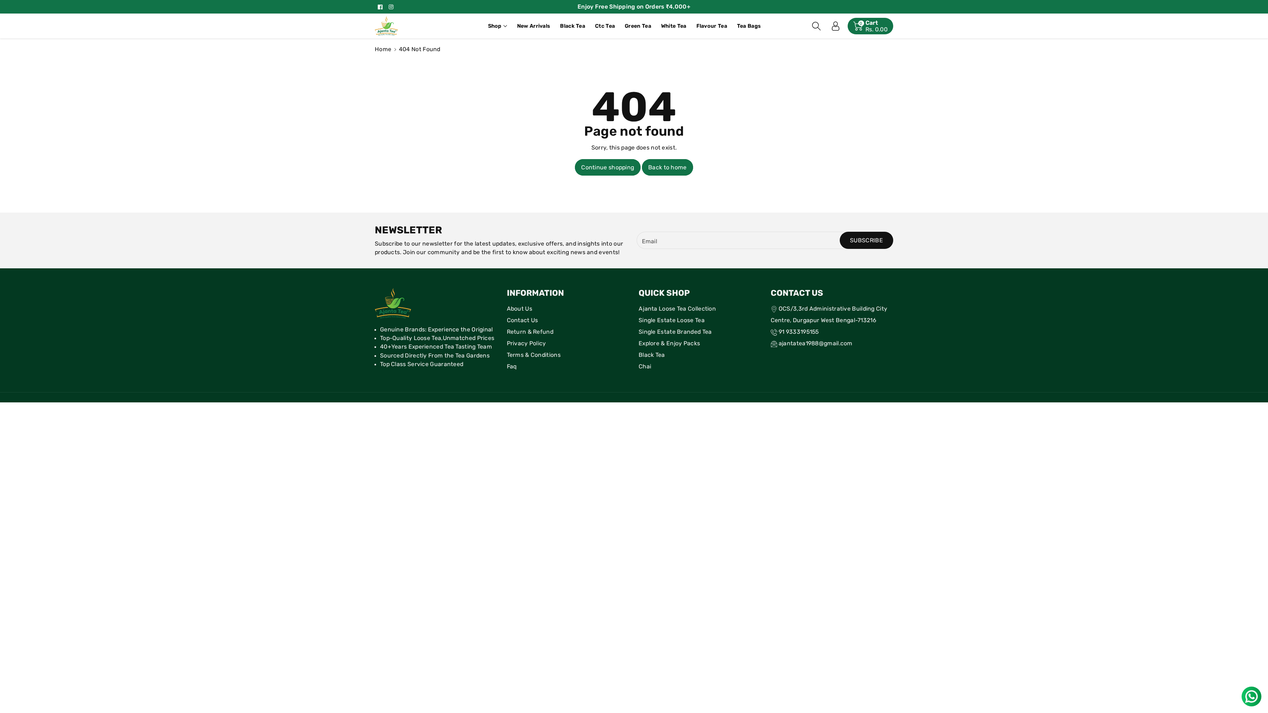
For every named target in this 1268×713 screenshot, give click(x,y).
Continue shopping (607, 167)
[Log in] (835, 26)
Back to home (667, 167)
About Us (519, 308)
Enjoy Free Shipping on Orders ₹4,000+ (634, 6)
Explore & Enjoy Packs (669, 343)
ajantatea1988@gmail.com (816, 343)
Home (383, 49)
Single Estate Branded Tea (675, 331)
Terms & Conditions (534, 355)
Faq (512, 366)
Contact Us (522, 320)
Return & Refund (530, 331)
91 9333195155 (799, 331)
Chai (645, 366)
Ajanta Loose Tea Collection (677, 308)
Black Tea (652, 355)
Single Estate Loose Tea (672, 320)
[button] (497, 26)
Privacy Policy (526, 343)
